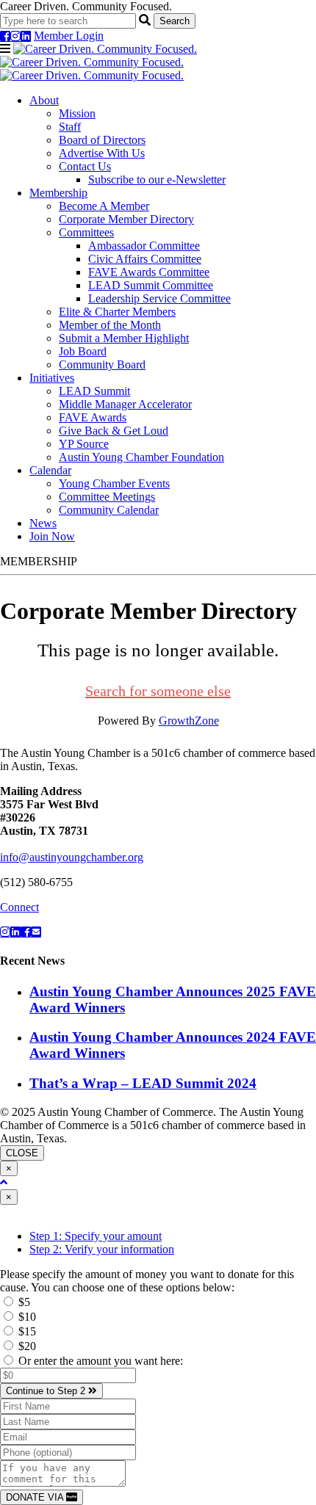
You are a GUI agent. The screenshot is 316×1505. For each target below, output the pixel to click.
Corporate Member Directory (126, 219)
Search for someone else (158, 691)
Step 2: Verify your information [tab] (101, 1249)
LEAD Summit (94, 391)
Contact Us (85, 166)
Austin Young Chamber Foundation (141, 457)
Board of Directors (102, 140)
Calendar (50, 470)
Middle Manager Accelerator (125, 404)
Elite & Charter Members (117, 311)
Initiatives (51, 377)
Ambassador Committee (144, 245)
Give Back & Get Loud (113, 430)
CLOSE (22, 1152)
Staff (70, 126)
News (43, 523)
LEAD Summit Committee (150, 285)
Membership (58, 192)
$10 (25, 1316)
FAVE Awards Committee (148, 272)
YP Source (84, 444)
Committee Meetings (107, 496)
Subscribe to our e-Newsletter (157, 179)
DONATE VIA (36, 1497)
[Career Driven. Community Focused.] (98, 62)
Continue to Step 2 (47, 1390)
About (44, 100)
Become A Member (104, 206)
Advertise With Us (102, 153)
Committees (86, 232)
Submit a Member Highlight (124, 338)
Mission (77, 113)
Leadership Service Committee (159, 298)
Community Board (102, 364)
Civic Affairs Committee (144, 259)
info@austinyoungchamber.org (71, 857)
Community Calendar (109, 510)
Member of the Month (110, 325)
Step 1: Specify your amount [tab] (95, 1236)
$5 (22, 1302)
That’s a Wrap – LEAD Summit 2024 (142, 1083)
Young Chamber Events (114, 483)
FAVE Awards (92, 417)
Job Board (83, 351)
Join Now (52, 536)
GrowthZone (189, 720)
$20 (25, 1346)
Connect (19, 907)
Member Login (69, 35)
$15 (25, 1331)
